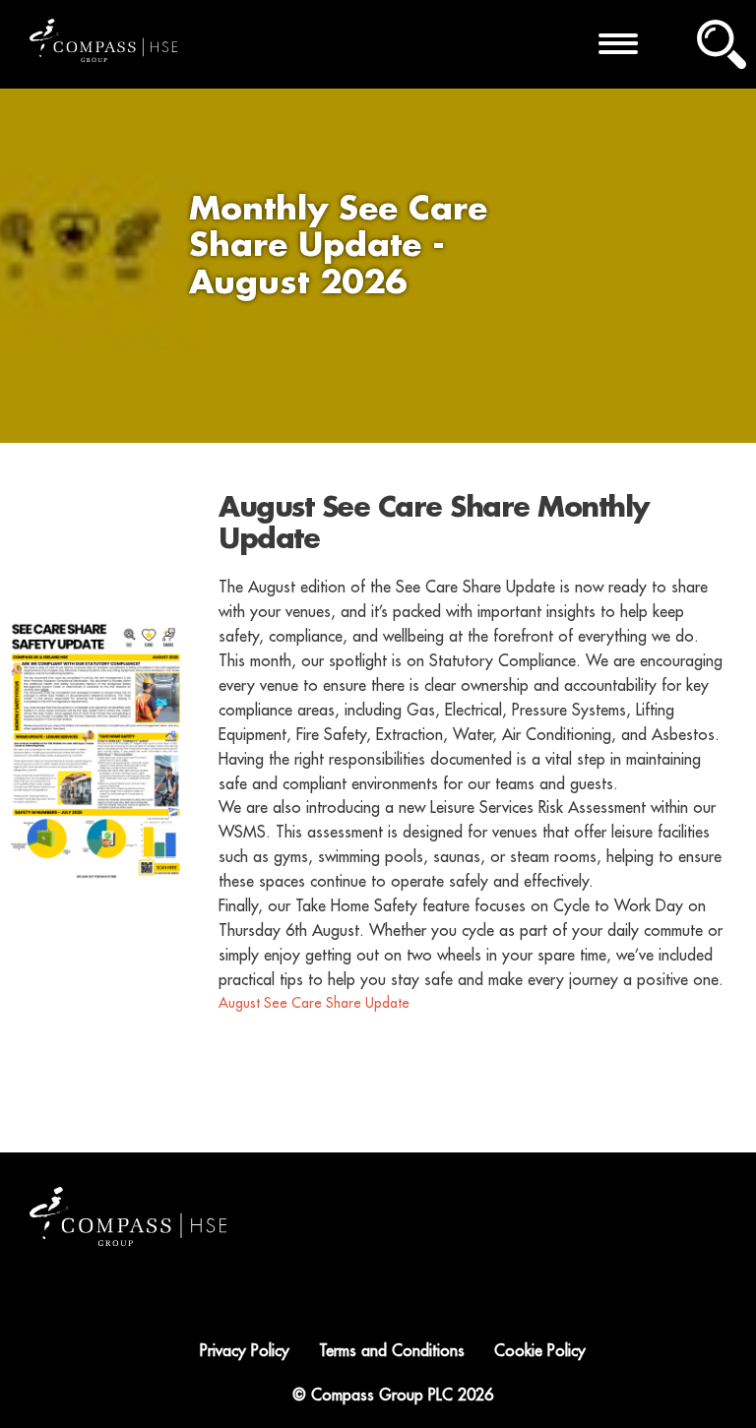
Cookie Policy (540, 1351)
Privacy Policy (244, 1351)
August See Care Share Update (314, 1003)
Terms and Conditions (392, 1351)
